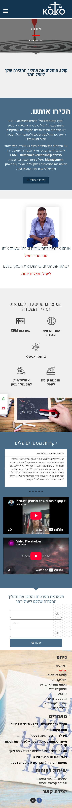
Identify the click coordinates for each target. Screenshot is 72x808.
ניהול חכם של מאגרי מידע (50, 757)
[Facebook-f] (39, 800)
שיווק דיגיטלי (58, 689)
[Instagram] (33, 800)
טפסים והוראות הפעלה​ (52, 778)
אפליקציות (59, 680)
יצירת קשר (59, 708)
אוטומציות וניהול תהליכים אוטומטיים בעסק (39, 762)
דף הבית (40, 40)
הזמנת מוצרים (57, 698)
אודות (63, 670)
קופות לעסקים (57, 675)
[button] (6, 11)
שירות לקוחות (57, 703)
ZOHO (62, 694)
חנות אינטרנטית (56, 730)
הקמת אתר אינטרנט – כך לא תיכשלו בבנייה (39, 724)
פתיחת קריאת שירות (53, 783)
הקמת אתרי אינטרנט (53, 684)
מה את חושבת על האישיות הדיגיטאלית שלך (38, 751)
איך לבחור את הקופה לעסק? (48, 735)
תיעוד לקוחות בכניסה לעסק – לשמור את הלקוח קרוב (36, 743)
